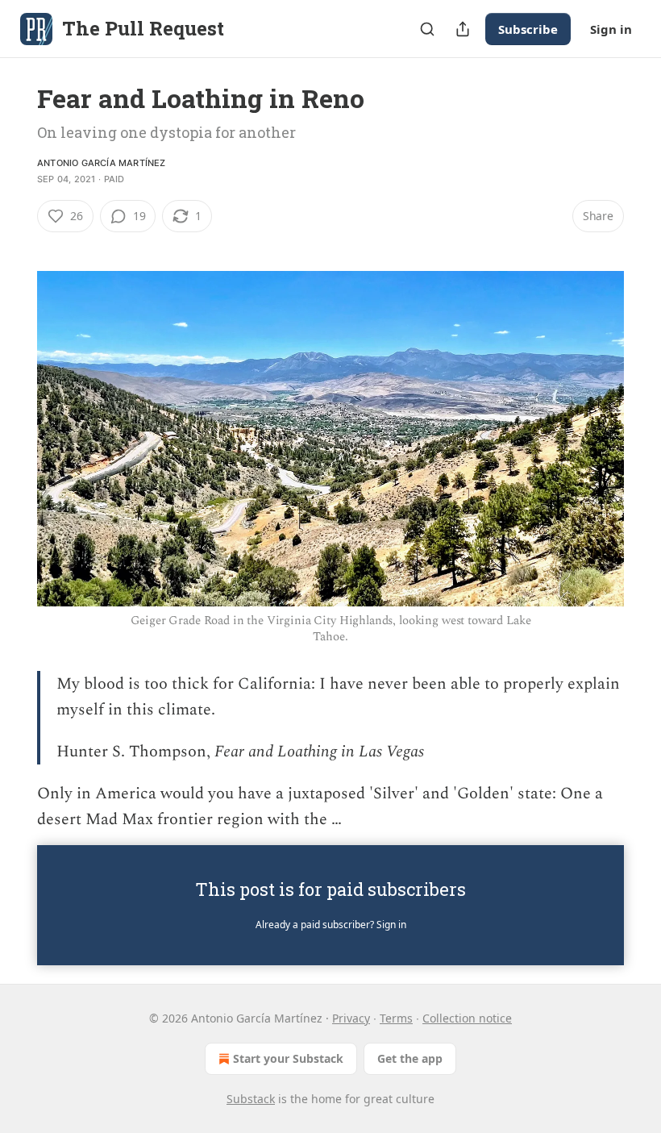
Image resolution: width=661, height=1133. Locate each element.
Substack (251, 1098)
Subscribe (528, 29)
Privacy (351, 1018)
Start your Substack (288, 1058)
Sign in (611, 29)
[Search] (427, 29)
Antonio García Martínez (101, 163)
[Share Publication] (463, 29)
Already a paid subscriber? (331, 924)
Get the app (410, 1058)
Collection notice (467, 1018)
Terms (396, 1018)
